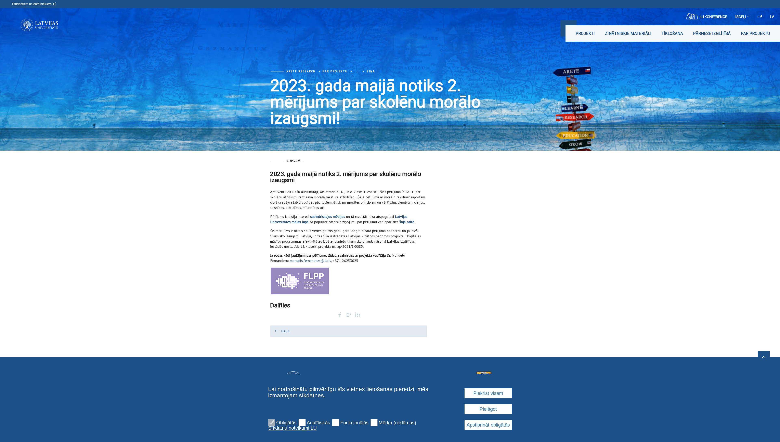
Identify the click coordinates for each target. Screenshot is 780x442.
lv (772, 17)
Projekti (585, 33)
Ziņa (371, 71)
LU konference (713, 17)
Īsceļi (740, 17)
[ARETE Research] (33, 25)
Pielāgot (488, 409)
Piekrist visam (488, 393)
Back (285, 331)
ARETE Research (301, 71)
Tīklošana (672, 33)
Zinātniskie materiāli (628, 33)
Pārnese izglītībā (712, 33)
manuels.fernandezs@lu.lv (310, 260)
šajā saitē (406, 221)
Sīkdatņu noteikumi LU (292, 428)
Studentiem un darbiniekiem (32, 4)
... (357, 71)
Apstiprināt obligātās (488, 425)
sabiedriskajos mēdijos (327, 216)
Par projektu (755, 33)
